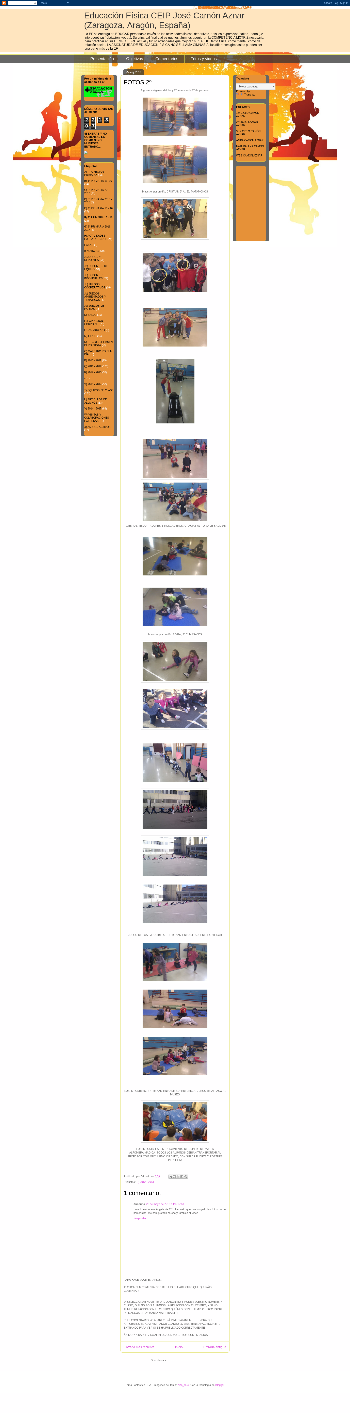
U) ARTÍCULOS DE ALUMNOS (95, 401)
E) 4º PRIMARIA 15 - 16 (98, 208)
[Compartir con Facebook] (182, 1177)
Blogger (219, 1384)
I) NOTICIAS (91, 250)
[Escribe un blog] (174, 1177)
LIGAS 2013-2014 (94, 330)
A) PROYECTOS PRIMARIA (94, 173)
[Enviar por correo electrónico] (170, 1177)
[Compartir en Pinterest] (186, 1177)
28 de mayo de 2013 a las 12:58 (165, 1204)
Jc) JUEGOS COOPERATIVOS (94, 286)
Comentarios (166, 58)
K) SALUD (90, 314)
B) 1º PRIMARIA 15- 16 (98, 180)
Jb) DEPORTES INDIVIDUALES (93, 277)
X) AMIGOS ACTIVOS (97, 426)
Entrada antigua (214, 1347)
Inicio (179, 1347)
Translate (249, 94)
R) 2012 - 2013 (145, 1181)
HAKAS (88, 245)
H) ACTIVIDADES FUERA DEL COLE (95, 237)
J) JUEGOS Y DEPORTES (92, 258)
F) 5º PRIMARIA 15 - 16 (98, 217)
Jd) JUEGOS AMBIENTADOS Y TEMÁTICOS (95, 296)
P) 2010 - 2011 (92, 360)
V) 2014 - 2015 (92, 408)
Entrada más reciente (139, 1347)
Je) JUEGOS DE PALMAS (94, 307)
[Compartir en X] (178, 1177)
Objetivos (134, 58)
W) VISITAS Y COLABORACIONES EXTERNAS (96, 417)
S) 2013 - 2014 (92, 384)
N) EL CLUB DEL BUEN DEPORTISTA (98, 343)
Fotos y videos (204, 58)
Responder (139, 1218)
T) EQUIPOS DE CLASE (99, 390)
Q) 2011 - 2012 (92, 366)
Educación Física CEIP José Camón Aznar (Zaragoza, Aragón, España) (164, 20)
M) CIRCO (90, 336)
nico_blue (183, 1384)
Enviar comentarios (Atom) (183, 1360)
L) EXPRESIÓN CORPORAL (93, 322)
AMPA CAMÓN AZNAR (250, 140)
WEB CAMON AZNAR (249, 155)
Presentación (102, 58)
